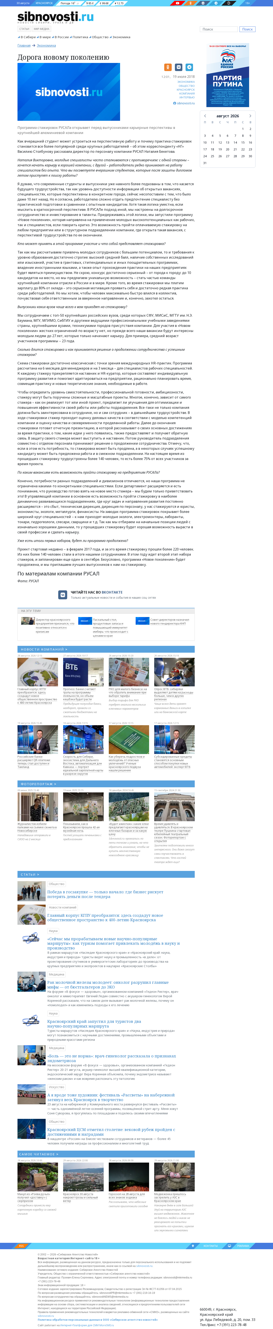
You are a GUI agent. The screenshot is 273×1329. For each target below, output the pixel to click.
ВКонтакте (112, 592)
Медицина (56, 974)
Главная (23, 45)
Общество (100, 37)
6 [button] (227, 136)
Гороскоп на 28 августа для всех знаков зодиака (127, 1195)
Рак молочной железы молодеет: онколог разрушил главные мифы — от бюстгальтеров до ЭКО (108, 985)
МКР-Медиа (41, 29)
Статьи (24, 29)
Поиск (247, 29)
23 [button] (250, 149)
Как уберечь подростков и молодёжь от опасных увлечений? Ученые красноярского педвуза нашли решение (127, 763)
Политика (80, 37)
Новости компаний (62, 907)
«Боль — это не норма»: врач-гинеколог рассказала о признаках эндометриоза (111, 1058)
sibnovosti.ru (144, 1266)
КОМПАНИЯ (187, 93)
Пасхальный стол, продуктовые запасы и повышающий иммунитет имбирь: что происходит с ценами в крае (110, 628)
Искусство (56, 1087)
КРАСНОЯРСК (44, 3)
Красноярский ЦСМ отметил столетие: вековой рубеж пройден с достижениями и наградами (111, 1132)
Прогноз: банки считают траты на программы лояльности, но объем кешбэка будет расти (79, 694)
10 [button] (205, 142)
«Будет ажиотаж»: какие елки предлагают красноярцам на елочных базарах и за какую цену (129, 829)
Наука (53, 931)
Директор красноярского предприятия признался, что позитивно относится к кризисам (55, 625)
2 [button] (250, 129)
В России (62, 37)
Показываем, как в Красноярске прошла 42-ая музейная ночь (81, 827)
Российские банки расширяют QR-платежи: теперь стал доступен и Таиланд (34, 762)
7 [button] (235, 136)
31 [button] (205, 163)
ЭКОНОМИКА (186, 82)
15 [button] (243, 142)
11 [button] (212, 142)
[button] (205, 115)
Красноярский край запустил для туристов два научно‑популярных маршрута (94, 1024)
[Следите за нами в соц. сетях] (177, 3)
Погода (65, 3)
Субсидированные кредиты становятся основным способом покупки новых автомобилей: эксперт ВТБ (173, 762)
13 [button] (227, 142)
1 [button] (243, 129)
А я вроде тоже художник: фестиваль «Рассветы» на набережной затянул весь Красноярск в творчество (111, 1097)
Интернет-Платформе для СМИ (79, 1325)
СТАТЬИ (30, 874)
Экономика (121, 37)
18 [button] (212, 149)
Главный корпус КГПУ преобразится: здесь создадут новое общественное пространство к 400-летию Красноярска (37, 696)
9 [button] (250, 136)
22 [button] (243, 149)
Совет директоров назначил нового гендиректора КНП (169, 622)
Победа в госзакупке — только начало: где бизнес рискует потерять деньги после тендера (105, 894)
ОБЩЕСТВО (187, 86)
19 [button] (220, 149)
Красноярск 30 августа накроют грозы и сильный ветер (80, 1197)
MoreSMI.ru (106, 1325)
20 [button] (227, 149)
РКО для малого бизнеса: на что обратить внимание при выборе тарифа (128, 692)
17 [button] (205, 149)
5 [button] (220, 136)
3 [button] (205, 136)
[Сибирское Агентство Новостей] (55, 16)
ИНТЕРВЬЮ (187, 97)
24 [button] (205, 156)
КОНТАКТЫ (211, 1246)
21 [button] (235, 149)
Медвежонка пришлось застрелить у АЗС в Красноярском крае (170, 1197)
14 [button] (235, 142)
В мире (45, 37)
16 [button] (250, 142)
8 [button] (243, 136)
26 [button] (220, 156)
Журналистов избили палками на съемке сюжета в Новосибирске (37, 827)
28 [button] (235, 156)
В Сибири (28, 37)
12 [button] (220, 142)
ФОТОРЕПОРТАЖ (39, 784)
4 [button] (212, 136)
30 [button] (250, 156)
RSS (21, 1246)
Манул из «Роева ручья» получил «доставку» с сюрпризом (33, 1197)
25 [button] (212, 156)
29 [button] (243, 156)
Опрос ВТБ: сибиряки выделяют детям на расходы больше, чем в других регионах (173, 694)
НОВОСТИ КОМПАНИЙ (44, 649)
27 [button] (227, 156)
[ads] (227, 76)
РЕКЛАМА (243, 1246)
